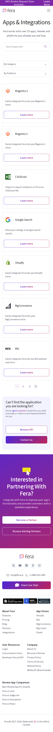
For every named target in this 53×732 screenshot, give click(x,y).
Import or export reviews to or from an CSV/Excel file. (24, 189)
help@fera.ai (16, 575)
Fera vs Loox (8, 691)
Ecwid (39, 632)
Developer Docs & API (13, 657)
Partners (6, 628)
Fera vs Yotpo (8, 703)
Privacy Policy (34, 657)
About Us (31, 648)
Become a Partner (36, 653)
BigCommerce (43, 624)
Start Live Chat (29, 585)
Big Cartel (41, 628)
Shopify (40, 615)
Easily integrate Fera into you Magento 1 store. (25, 146)
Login (5, 648)
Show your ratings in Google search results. (22, 231)
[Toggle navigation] (47, 10)
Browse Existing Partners (27, 531)
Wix (38, 619)
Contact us (26, 439)
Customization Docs (12, 653)
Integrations (8, 632)
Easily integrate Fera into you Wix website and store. (26, 360)
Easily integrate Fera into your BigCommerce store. (20, 317)
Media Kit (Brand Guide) (39, 670)
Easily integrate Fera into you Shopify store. (23, 274)
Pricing (5, 619)
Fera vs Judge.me (10, 695)
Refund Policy (34, 665)
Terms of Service (35, 661)
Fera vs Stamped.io (11, 699)
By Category (10, 64)
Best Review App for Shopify (16, 686)
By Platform (10, 73)
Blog (4, 624)
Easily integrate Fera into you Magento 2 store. (25, 103)
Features (6, 615)
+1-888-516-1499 (37, 575)
